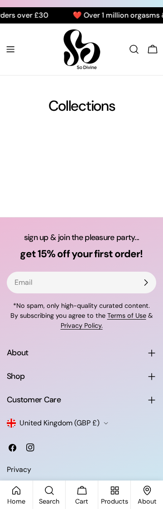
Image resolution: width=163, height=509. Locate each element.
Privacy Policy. (82, 325)
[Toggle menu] (10, 49)
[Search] (134, 49)
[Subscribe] (145, 282)
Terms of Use (126, 315)
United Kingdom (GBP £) (59, 423)
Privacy (19, 469)
